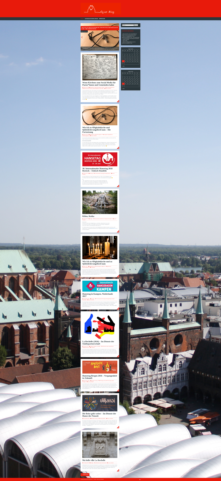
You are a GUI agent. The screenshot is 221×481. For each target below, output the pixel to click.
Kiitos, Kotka (88, 216)
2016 (100, 380)
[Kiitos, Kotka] (99, 202)
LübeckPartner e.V (112, 228)
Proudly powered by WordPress (87, 479)
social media (101, 88)
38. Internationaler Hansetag (99, 173)
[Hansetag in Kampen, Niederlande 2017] (99, 286)
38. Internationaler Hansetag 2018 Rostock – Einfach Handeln (97, 169)
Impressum (102, 18)
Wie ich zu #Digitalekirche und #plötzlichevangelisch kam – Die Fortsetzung (96, 129)
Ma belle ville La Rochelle (93, 460)
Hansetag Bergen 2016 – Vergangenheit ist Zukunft (99, 377)
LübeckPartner (101, 218)
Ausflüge (91, 218)
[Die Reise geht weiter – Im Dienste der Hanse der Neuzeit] (99, 403)
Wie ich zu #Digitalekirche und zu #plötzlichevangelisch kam (92, 28)
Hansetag (91, 173)
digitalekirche (84, 88)
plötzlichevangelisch (96, 88)
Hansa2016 (106, 380)
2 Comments (93, 267)
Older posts (86, 474)
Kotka (98, 218)
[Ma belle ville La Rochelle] (99, 444)
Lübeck (113, 298)
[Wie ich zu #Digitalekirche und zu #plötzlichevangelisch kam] (100, 37)
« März (123, 66)
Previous (82, 37)
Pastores (90, 88)
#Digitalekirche (92, 87)
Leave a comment (108, 88)
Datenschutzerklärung (91, 18)
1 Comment (93, 347)
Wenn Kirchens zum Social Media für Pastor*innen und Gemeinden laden (99, 83)
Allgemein (103, 266)
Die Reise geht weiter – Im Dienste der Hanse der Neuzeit (99, 414)
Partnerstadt (104, 462)
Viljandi (104, 418)
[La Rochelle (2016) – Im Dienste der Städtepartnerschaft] (99, 326)
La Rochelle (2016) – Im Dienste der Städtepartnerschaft (98, 342)
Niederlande (84, 299)
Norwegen (84, 381)
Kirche (88, 88)
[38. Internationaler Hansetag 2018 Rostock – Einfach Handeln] (99, 159)
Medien (103, 87)
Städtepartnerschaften (108, 218)
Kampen (110, 298)
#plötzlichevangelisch (98, 87)
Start (82, 18)
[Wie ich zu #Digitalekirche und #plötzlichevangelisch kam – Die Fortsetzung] (99, 115)
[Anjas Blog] (101, 8)
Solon (98, 479)
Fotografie (94, 346)
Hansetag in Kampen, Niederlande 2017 (97, 295)
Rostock (109, 173)
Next (117, 37)
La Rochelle (98, 346)
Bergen (102, 380)
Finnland (95, 218)
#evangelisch (106, 134)
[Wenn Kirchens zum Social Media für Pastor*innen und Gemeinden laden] (99, 67)
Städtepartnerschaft (85, 347)
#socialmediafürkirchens (110, 87)
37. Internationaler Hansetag (100, 298)
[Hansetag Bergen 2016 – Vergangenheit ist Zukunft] (99, 367)
